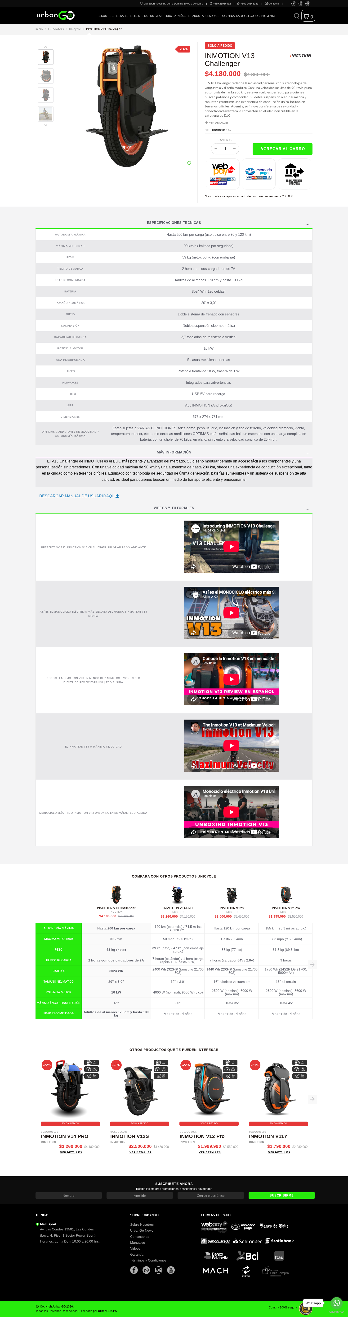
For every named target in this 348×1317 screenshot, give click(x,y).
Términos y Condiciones (148, 1260)
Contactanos (139, 1236)
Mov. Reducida (166, 15)
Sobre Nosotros (142, 1224)
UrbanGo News (141, 1230)
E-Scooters (105, 15)
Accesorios (210, 15)
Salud (240, 15)
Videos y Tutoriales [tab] (174, 508)
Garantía (136, 1254)
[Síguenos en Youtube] (307, 3)
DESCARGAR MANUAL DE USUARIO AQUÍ (77, 496)
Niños (182, 15)
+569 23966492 (221, 3)
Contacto (273, 3)
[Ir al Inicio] (56, 15)
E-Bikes (135, 15)
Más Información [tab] (174, 453)
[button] (296, 16)
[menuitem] (106, 19)
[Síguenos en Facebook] (293, 3)
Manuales (137, 1242)
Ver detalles (218, 123)
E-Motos (148, 15)
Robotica (228, 15)
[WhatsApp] (147, 1270)
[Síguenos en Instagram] (301, 3)
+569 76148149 (249, 3)
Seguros (252, 15)
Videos (135, 1248)
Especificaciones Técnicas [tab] (174, 223)
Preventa (268, 15)
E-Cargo (194, 15)
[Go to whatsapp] (337, 1303)
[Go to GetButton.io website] (336, 1312)
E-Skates (122, 15)
